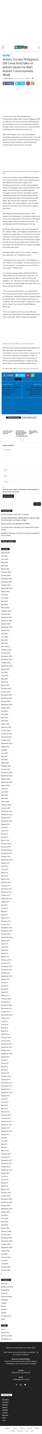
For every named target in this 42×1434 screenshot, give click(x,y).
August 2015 (5, 979)
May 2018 (4, 873)
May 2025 (4, 601)
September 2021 (6, 743)
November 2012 (6, 1086)
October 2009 (5, 1205)
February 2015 (6, 999)
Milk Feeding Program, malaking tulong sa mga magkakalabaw (33, 390)
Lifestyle (4, 1303)
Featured (4, 1293)
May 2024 (4, 640)
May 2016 (4, 950)
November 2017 (6, 892)
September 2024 (6, 627)
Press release (8, 78)
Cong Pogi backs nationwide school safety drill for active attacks (20, 528)
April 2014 (4, 1031)
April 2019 (4, 837)
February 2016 (6, 960)
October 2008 (5, 1244)
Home (4, 51)
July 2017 (4, 905)
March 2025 (5, 608)
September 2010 (6, 1170)
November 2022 (6, 698)
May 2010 (4, 1183)
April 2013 (4, 1070)
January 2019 (5, 847)
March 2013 (5, 1073)
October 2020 (5, 779)
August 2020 (5, 785)
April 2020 (4, 798)
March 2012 (5, 1112)
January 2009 (5, 1234)
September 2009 (6, 1209)
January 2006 (5, 1257)
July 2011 (4, 1137)
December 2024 (6, 617)
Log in (3, 1329)
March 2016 (5, 957)
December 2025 (6, 578)
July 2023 (4, 672)
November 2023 (6, 659)
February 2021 (6, 766)
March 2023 (5, 685)
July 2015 (4, 982)
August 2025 (5, 591)
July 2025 (4, 595)
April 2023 (4, 682)
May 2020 (4, 795)
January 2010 (5, 1196)
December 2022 (6, 695)
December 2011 (6, 1121)
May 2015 (4, 989)
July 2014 (4, 1021)
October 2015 (5, 973)
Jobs (3, 1420)
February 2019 (6, 843)
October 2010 (5, 1167)
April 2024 (4, 643)
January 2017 (5, 924)
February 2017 (6, 921)
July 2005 (4, 1260)
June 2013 (4, 1063)
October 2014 (5, 1011)
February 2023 (6, 688)
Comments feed (6, 1336)
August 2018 (5, 863)
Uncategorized (6, 1316)
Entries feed (5, 1332)
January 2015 (5, 1002)
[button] (38, 47)
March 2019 (5, 840)
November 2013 (6, 1047)
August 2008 (5, 1251)
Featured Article (6, 1296)
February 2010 (6, 1192)
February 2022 (6, 727)
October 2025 (5, 585)
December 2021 (6, 734)
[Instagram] (21, 1385)
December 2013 (6, 1044)
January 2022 (5, 730)
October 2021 (5, 740)
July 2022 (4, 711)
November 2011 (6, 1125)
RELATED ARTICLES (13, 417)
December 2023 (6, 656)
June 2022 (4, 714)
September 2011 (6, 1131)
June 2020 (4, 792)
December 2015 (6, 966)
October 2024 (5, 624)
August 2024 (5, 630)
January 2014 (5, 1041)
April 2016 (4, 953)
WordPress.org (6, 1339)
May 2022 (4, 717)
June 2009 (4, 1218)
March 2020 (5, 801)
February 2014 (6, 1037)
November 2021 (6, 737)
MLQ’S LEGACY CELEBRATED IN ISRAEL (33, 432)
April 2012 (4, 1108)
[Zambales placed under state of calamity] (9, 425)
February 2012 (6, 1115)
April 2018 (4, 876)
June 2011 (4, 1141)
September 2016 (6, 937)
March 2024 (5, 646)
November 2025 (6, 582)
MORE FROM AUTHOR (29, 417)
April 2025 (4, 604)
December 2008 (6, 1238)
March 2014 (5, 1034)
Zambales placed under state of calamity (8, 432)
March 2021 (5, 763)
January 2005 (5, 1267)
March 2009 (5, 1228)
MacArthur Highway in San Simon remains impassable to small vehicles (20, 534)
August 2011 (5, 1134)
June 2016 (4, 947)
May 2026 (4, 562)
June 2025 (4, 598)
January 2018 (5, 885)
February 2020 (6, 805)
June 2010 (4, 1180)
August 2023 (5, 669)
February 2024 (6, 650)
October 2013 (5, 1050)
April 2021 (4, 759)
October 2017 (5, 895)
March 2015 (5, 995)
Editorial (5, 1405)
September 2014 (6, 1015)
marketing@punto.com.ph (21, 1379)
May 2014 (4, 1028)
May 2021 (4, 756)
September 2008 (6, 1247)
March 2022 (5, 724)
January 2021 (5, 769)
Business (4, 1283)
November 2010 (6, 1163)
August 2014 (5, 1018)
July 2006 (4, 1254)
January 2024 (5, 653)
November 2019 (6, 814)
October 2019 (5, 818)
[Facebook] (17, 1385)
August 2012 (5, 1095)
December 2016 (6, 927)
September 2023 (6, 666)
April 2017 (4, 915)
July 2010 (4, 1176)
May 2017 (4, 911)
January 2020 (5, 808)
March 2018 (5, 879)
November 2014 (6, 1008)
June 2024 (4, 637)
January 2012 (5, 1118)
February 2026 (6, 572)
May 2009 (4, 1222)
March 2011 (5, 1150)
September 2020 (6, 782)
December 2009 (6, 1199)
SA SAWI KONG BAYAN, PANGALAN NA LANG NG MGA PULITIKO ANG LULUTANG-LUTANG (21, 433)
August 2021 (5, 746)
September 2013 (6, 1053)
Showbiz (4, 1309)
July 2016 (4, 944)
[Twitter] (25, 1385)
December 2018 (6, 850)
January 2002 (5, 1270)
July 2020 (4, 788)
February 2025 (6, 611)
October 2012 (5, 1089)
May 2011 (4, 1144)
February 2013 (6, 1076)
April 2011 (4, 1147)
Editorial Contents (7, 1287)
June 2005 (4, 1264)
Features (5, 1402)
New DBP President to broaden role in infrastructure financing (12, 390)
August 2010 (5, 1173)
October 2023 (5, 662)
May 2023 (4, 679)
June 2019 (4, 831)
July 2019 (4, 827)
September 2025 (6, 588)
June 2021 (4, 753)
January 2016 (5, 963)
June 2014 (4, 1024)
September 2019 (6, 821)
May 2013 (4, 1066)
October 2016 (5, 934)
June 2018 (4, 869)
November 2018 (6, 853)
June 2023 (4, 675)
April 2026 (4, 566)
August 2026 (5, 553)
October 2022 (5, 701)
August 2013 (5, 1057)
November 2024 (6, 620)
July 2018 (4, 866)
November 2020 (6, 776)
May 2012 (4, 1105)
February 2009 (6, 1231)
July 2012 (4, 1099)
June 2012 (4, 1102)
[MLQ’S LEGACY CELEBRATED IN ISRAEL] (35, 425)
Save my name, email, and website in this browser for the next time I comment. (21, 491)
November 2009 (6, 1202)
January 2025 (5, 614)
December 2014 (6, 1005)
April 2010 (4, 1186)
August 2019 (5, 824)
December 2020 (6, 772)
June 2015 (4, 986)
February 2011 (6, 1154)
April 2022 (4, 721)
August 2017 (5, 902)
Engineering (5, 1290)
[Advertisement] (21, 22)
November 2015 (6, 969)
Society (3, 1313)
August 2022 (5, 708)
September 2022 (6, 704)
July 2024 (4, 633)
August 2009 (5, 1212)
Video (3, 1319)
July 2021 (4, 750)
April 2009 (4, 1225)
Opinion (3, 1306)
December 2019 (6, 811)
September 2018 (6, 860)
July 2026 (4, 556)
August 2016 (5, 940)
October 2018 (5, 856)
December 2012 (6, 1083)
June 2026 (4, 559)
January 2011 (5, 1157)
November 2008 (6, 1241)
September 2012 (6, 1092)
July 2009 (4, 1215)
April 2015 (4, 992)
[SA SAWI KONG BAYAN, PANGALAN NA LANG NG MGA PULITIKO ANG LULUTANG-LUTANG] (22, 425)
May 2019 (4, 834)
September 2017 (6, 898)
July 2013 (4, 1060)
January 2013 (5, 1079)
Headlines (10, 51)
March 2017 (5, 918)
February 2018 (6, 882)
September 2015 (6, 976)
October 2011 (5, 1128)
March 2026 (5, 569)
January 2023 (5, 692)
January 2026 (5, 575)
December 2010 (6, 1160)
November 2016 (6, 931)
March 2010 (5, 1189)
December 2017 (6, 889)
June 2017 (4, 908)
